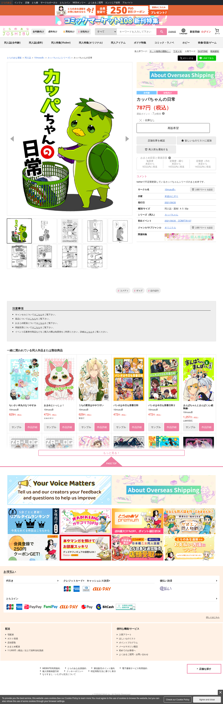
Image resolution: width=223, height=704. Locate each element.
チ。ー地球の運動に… (160, 51)
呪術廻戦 (214, 51)
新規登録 (195, 31)
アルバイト (127, 2)
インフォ (18, 2)
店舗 (27, 2)
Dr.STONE (203, 51)
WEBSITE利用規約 (51, 668)
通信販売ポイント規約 (104, 668)
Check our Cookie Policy (177, 699)
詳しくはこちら (213, 617)
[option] (70, 138)
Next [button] (127, 139)
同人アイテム (118, 42)
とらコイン (65, 2)
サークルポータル (49, 2)
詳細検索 (172, 31)
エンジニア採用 (112, 2)
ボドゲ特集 (140, 42)
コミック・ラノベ (164, 42)
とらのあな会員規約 (76, 668)
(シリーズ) (59, 57)
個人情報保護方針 (50, 671)
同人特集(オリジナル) (91, 42)
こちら (39, 314)
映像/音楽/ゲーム (207, 42)
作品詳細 (32, 427)
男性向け (70, 31)
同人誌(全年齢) (12, 42)
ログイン (206, 31)
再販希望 (173, 128)
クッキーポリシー (75, 671)
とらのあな (6, 2)
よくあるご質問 (95, 2)
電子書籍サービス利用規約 (134, 668)
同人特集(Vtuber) (61, 42)
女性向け (84, 31)
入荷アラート (204, 189)
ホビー (186, 42)
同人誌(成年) (36, 42)
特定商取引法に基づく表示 (103, 671)
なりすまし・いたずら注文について (59, 674)
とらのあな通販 (14, 57)
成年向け (52, 31)
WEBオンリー (79, 2)
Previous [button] (12, 139)
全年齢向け (38, 31)
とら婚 (35, 2)
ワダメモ (177, 51)
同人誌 (28, 57)
